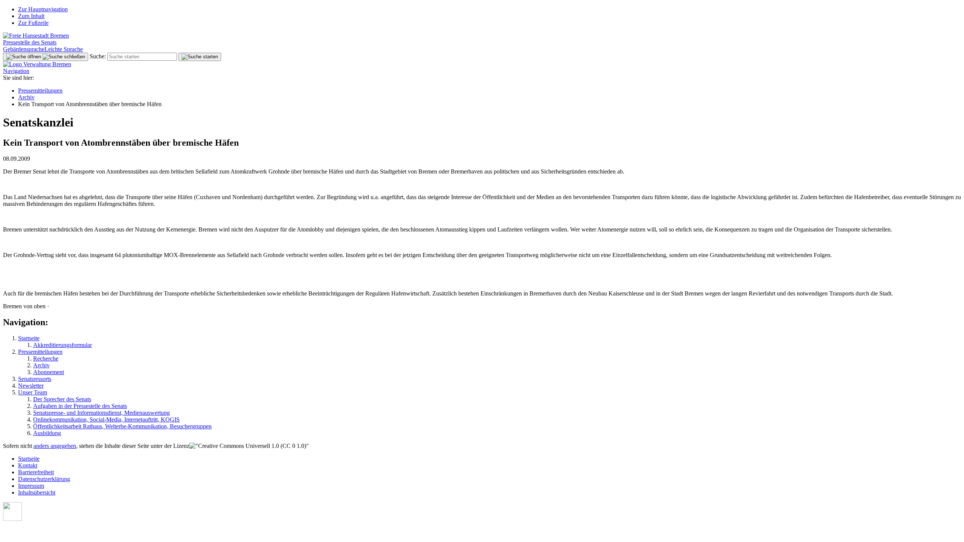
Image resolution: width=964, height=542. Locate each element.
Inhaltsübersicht (36, 492)
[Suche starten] (199, 57)
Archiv (26, 97)
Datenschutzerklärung (44, 479)
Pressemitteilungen (40, 90)
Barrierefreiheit (36, 472)
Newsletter (31, 385)
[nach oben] (12, 519)
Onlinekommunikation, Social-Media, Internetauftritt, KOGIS (106, 419)
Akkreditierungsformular (62, 345)
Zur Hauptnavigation (43, 9)
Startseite (29, 338)
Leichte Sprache (63, 49)
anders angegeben (55, 446)
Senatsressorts (34, 379)
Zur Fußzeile (33, 23)
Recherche (45, 358)
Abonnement (48, 372)
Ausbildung (47, 433)
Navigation (16, 71)
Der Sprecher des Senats (62, 399)
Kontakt (27, 465)
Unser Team (32, 392)
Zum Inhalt (31, 16)
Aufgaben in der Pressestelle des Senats (80, 406)
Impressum (31, 486)
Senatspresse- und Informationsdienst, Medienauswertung (101, 413)
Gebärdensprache (23, 49)
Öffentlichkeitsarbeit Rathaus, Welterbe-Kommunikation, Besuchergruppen (122, 426)
